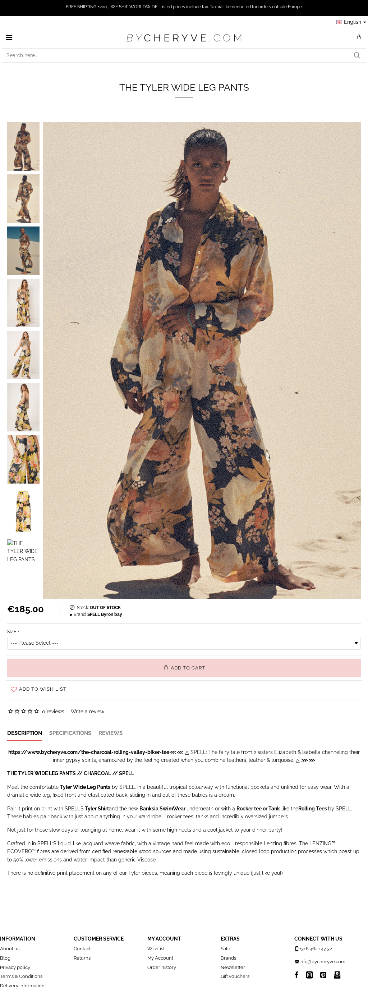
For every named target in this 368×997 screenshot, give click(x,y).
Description (24, 733)
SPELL (126, 773)
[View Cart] (359, 37)
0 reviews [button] (53, 711)
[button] (184, 668)
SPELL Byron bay (104, 614)
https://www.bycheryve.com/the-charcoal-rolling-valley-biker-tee (88, 752)
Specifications (70, 733)
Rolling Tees (312, 808)
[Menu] (9, 37)
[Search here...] (357, 55)
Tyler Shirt (97, 808)
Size (11, 631)
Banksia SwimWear (162, 808)
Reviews (110, 733)
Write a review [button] (87, 711)
